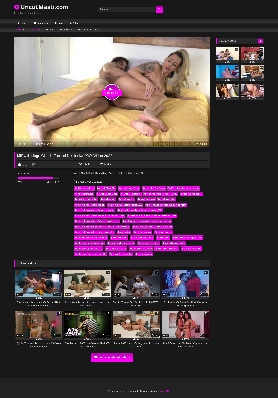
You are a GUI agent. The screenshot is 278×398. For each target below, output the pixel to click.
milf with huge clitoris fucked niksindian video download (103, 226)
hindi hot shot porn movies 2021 (162, 194)
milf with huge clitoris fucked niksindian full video (153, 216)
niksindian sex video (142, 248)
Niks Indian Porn (33, 29)
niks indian (125, 232)
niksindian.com (145, 254)
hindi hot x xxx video (87, 199)
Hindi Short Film (108, 188)
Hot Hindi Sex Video (155, 188)
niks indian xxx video (143, 237)
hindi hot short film (132, 194)
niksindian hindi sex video (122, 243)
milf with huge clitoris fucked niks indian (167, 205)
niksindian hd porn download (91, 243)
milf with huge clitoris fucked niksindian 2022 (141, 210)
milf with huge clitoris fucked (91, 205)
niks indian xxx (120, 237)
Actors (76, 23)
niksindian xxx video (122, 254)
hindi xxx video (168, 199)
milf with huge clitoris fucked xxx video (96, 232)
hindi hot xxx (109, 199)
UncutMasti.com (43, 7)
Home (24, 23)
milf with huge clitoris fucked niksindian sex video (148, 221)
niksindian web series (168, 248)
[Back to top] (268, 388)
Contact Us (164, 391)
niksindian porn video (175, 243)
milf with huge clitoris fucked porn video (154, 226)
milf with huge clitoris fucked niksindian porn (98, 221)
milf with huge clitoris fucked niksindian (96, 210)
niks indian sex (165, 232)
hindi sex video (148, 199)
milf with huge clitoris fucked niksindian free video (101, 216)
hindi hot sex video (108, 194)
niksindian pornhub (117, 248)
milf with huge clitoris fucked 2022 (126, 205)
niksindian (164, 237)
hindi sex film (128, 199)
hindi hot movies (85, 194)
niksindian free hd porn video (188, 237)
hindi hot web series (192, 194)
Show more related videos (112, 357)
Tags (60, 23)
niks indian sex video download (92, 237)
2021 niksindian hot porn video (185, 188)
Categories (42, 23)
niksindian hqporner (150, 243)
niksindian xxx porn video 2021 (92, 254)
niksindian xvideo (192, 248)
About (85, 163)
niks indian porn (144, 232)
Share (107, 163)
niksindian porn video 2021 (90, 248)
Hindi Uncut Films (130, 188)
